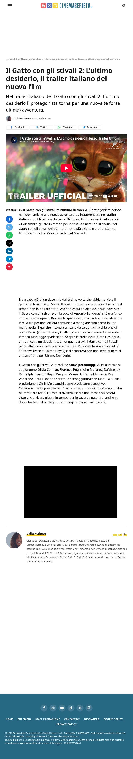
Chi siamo (24, 719)
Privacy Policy (66, 724)
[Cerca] (123, 6)
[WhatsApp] (9, 235)
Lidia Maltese (22, 118)
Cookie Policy (113, 719)
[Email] (9, 243)
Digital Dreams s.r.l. (52, 733)
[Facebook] (9, 219)
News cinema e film (31, 59)
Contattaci (72, 719)
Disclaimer (91, 719)
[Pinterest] (9, 266)
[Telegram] (9, 259)
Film (16, 59)
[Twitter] (9, 227)
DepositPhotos (71, 736)
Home (9, 59)
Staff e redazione (47, 719)
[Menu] (10, 6)
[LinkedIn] (9, 251)
